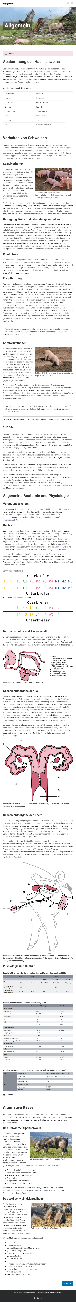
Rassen (36, 1115)
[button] (38, 53)
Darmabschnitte (9, 520)
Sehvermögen (13, 235)
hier (54, 419)
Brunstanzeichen (50, 728)
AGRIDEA (26, 1292)
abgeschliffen (63, 544)
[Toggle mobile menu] (72, 3)
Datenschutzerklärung (56, 1292)
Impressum (46, 1292)
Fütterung (55, 517)
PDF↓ (67, 1283)
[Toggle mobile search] (68, 3)
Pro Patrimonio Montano (37, 1190)
